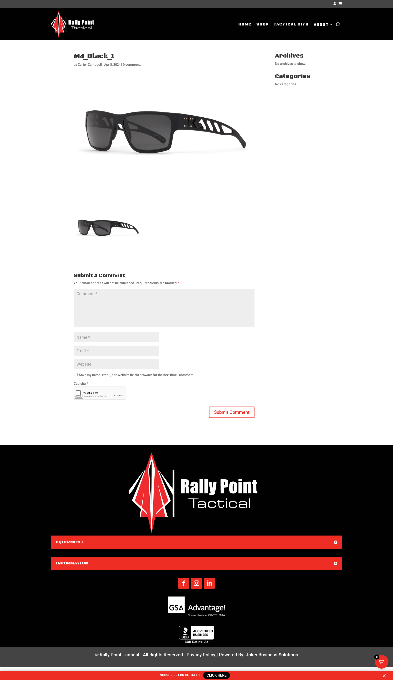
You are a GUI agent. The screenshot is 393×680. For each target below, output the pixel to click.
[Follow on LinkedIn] (209, 583)
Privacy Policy (201, 654)
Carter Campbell (90, 64)
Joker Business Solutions (272, 654)
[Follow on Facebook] (183, 583)
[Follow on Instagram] (196, 583)
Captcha (81, 383)
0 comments (132, 64)
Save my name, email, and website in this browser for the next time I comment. (136, 375)
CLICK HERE (216, 675)
